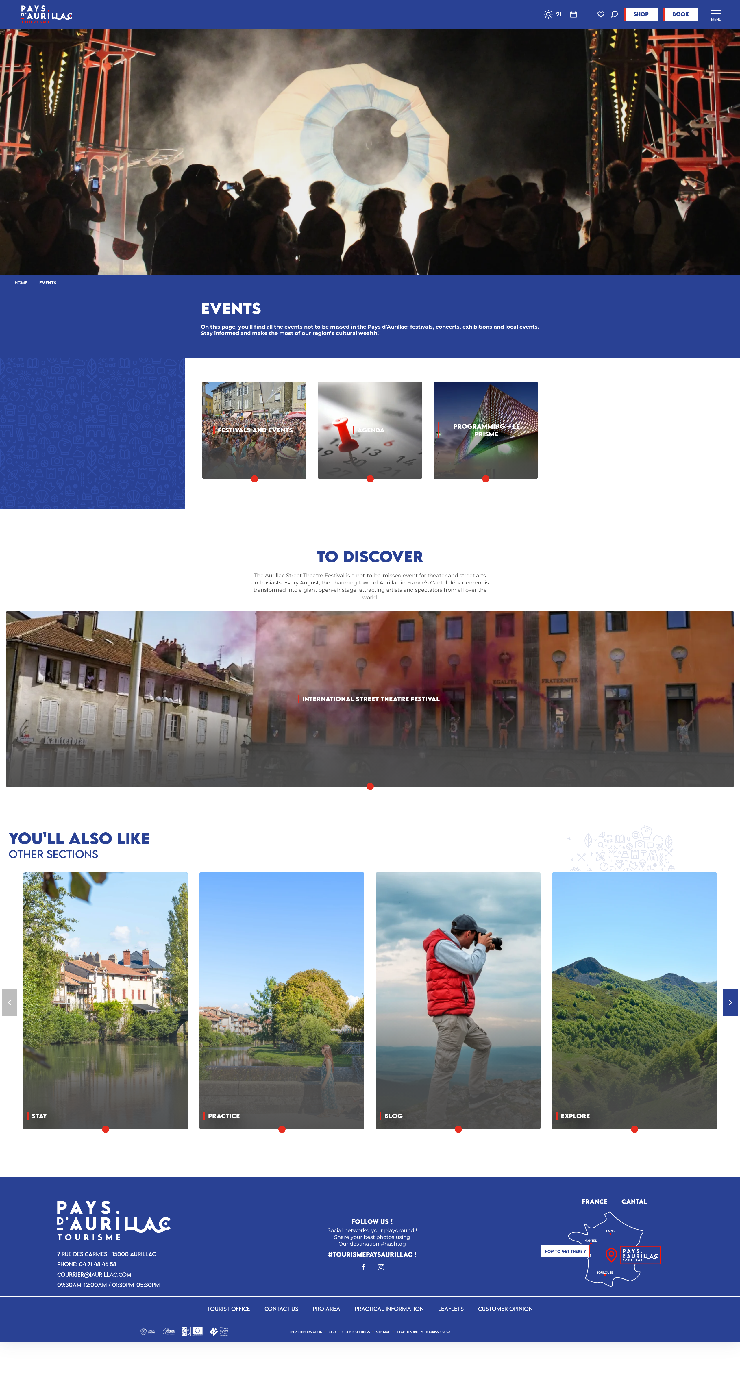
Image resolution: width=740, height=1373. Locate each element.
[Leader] (192, 1331)
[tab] (595, 1200)
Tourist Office (228, 1308)
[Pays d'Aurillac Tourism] (47, 14)
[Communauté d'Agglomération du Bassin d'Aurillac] (147, 1331)
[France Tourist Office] (218, 1331)
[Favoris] (601, 14)
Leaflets (451, 1308)
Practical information (389, 1308)
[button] (614, 15)
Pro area (326, 1308)
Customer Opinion (505, 1308)
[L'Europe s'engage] (168, 1331)
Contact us (281, 1308)
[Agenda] (573, 14)
